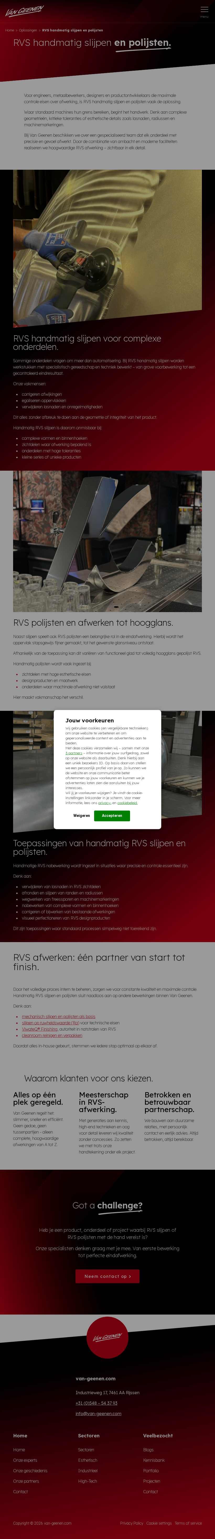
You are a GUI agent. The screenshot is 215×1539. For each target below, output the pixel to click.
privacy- (104, 802)
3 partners (74, 753)
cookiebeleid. (127, 802)
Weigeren (81, 815)
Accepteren (112, 815)
